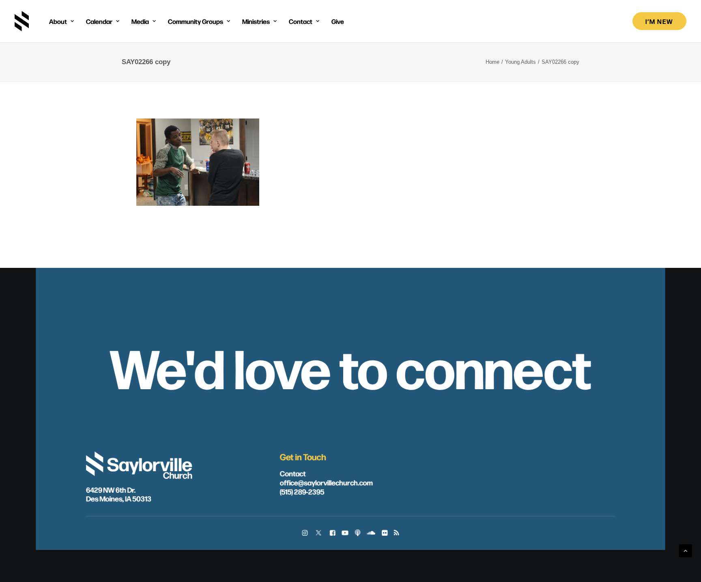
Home (492, 62)
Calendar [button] (99, 21)
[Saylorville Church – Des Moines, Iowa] (22, 21)
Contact (293, 473)
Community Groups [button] (195, 21)
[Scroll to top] (685, 550)
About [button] (58, 21)
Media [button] (140, 21)
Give (337, 21)
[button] (304, 533)
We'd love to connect (350, 366)
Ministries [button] (256, 21)
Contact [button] (300, 21)
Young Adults (520, 62)
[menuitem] (61, 21)
